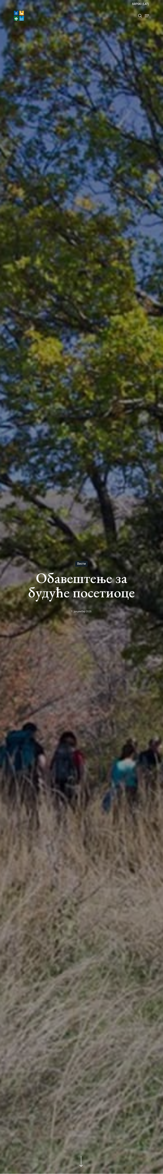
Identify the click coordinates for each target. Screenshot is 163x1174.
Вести (81, 564)
